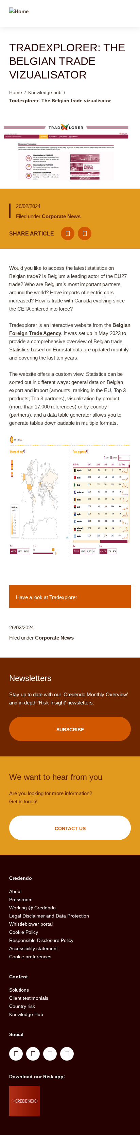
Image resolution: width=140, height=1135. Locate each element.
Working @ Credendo (32, 907)
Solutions (19, 990)
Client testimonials (28, 998)
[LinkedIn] (84, 233)
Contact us (70, 828)
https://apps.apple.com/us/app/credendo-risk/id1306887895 (64, 1092)
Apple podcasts (67, 1054)
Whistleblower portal (31, 924)
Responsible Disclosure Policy (41, 940)
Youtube (33, 1054)
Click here (70, 596)
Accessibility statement (33, 948)
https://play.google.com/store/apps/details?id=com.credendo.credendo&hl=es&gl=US (67, 1109)
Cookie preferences (30, 956)
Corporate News (61, 216)
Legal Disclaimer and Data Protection (49, 916)
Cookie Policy (23, 932)
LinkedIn (16, 1054)
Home (15, 92)
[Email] (67, 233)
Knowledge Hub (26, 1014)
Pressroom (21, 899)
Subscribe (70, 729)
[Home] (19, 14)
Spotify (50, 1054)
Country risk (22, 1006)
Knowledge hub (45, 92)
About (15, 891)
